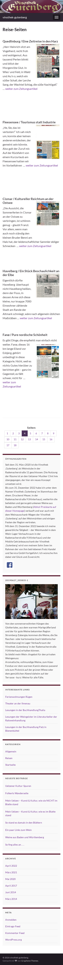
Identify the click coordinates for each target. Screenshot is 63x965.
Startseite (10, 764)
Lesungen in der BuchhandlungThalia (25, 710)
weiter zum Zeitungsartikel (21, 88)
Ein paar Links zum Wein (18, 829)
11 (15, 439)
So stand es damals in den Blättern (23, 822)
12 (22, 439)
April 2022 (11, 865)
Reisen (8, 758)
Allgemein (10, 751)
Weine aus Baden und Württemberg (24, 837)
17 (7, 445)
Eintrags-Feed (12, 926)
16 (51, 439)
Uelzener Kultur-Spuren (18, 785)
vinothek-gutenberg (15, 17)
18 (15, 445)
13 (29, 439)
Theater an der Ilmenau (17, 703)
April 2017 (11, 885)
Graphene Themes (29, 960)
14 (36, 439)
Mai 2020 (10, 878)
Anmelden (10, 919)
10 (7, 439)
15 (43, 439)
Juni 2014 (10, 892)
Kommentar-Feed (14, 932)
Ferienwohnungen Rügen (18, 696)
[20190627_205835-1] (31, 601)
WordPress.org (13, 939)
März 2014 (11, 898)
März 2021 (11, 872)
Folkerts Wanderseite (16, 793)
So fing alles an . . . (14, 844)
